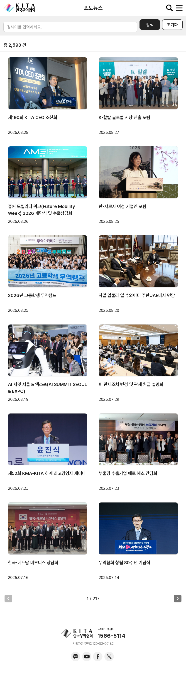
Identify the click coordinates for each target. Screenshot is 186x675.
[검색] (169, 8)
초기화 (172, 24)
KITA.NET (19, 8)
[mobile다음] (177, 598)
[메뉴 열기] (179, 8)
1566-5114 (111, 636)
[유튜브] (86, 656)
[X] (109, 656)
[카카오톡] (75, 656)
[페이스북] (98, 656)
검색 (149, 24)
